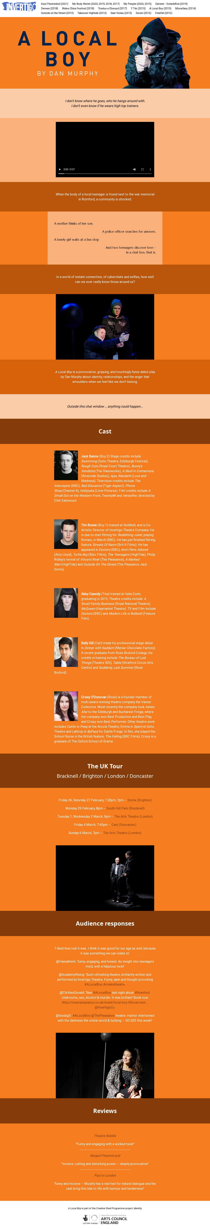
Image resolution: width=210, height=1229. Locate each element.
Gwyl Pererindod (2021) (54, 3)
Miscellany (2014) (185, 8)
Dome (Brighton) (139, 800)
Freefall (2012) (163, 13)
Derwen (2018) (49, 8)
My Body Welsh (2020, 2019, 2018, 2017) (96, 3)
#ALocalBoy (93, 984)
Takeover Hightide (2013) (92, 13)
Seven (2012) (143, 13)
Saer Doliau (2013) (121, 13)
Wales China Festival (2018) (78, 8)
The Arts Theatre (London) (133, 816)
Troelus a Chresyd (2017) (112, 8)
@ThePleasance (102, 1016)
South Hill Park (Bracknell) (125, 808)
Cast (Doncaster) (124, 825)
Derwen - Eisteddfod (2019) (171, 3)
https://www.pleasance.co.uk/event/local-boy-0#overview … (105, 1002)
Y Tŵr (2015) (138, 8)
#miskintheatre (113, 984)
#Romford (142, 993)
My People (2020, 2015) (137, 3)
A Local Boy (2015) (160, 8)
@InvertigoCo (105, 1007)
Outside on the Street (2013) (57, 13)
